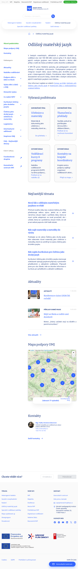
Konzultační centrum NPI (9, 166)
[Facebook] (55, 522)
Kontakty (7, 53)
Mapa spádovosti (8, 514)
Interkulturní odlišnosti (9, 130)
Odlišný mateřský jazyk (62, 23)
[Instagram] (75, 522)
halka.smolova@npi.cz (42, 428)
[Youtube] (63, 522)
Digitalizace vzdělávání (41, 2)
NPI (11, 2)
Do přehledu (40, 136)
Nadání (48, 23)
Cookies (4, 560)
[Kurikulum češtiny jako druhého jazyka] (21, 104)
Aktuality (7, 67)
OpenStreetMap (48, 350)
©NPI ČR (70, 560)
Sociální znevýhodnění (33, 23)
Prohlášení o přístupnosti (27, 560)
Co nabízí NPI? (9, 97)
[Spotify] (59, 522)
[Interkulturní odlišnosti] (21, 130)
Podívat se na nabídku (36, 176)
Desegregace (6, 517)
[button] (72, 383)
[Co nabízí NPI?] (21, 97)
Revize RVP (31, 506)
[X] (71, 522)
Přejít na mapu (66, 177)
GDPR (13, 560)
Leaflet (32, 350)
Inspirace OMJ (9, 136)
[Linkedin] (67, 522)
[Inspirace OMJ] (21, 136)
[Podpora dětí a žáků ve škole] (21, 78)
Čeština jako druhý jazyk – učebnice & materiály (9, 115)
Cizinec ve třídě (60, 83)
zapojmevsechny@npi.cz (64, 503)
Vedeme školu (32, 517)
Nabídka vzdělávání (12, 72)
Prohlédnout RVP (56, 2)
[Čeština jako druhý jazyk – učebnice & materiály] (21, 115)
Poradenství (6, 521)
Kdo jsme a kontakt (60, 499)
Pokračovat (67, 477)
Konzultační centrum (61, 495)
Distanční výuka (10, 92)
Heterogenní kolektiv (15, 23)
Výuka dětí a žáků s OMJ (11, 85)
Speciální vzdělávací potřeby (26, 26)
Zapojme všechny (70, 2)
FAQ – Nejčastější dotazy (11, 142)
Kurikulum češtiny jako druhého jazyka (11, 104)
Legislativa (8, 124)
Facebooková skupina (9, 158)
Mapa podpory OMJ (11, 48)
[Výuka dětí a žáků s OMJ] (21, 85)
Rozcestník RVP (27, 2)
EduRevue (31, 503)
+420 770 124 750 (41, 431)
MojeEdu (17, 2)
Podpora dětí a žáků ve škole (10, 78)
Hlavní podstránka (11, 43)
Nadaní (4, 503)
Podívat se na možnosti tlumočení (65, 132)
